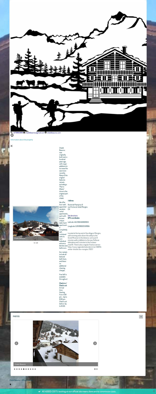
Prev (16, 223)
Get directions (73, 215)
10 (35, 369)
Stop (96, 369)
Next (56, 223)
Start (95, 369)
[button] (141, 317)
